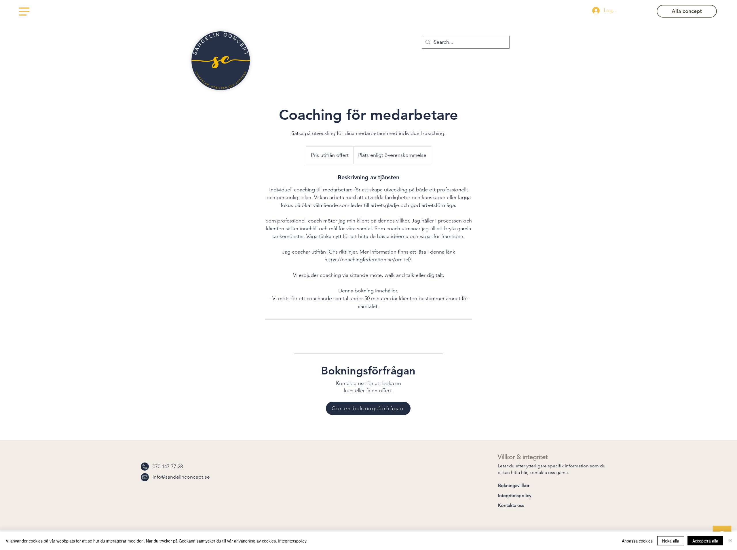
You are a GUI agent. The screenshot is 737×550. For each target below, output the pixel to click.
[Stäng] (730, 540)
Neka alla (670, 541)
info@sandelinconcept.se (181, 477)
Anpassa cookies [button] (637, 541)
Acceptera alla (705, 541)
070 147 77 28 (168, 466)
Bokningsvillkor (513, 485)
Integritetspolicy (292, 541)
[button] (24, 11)
